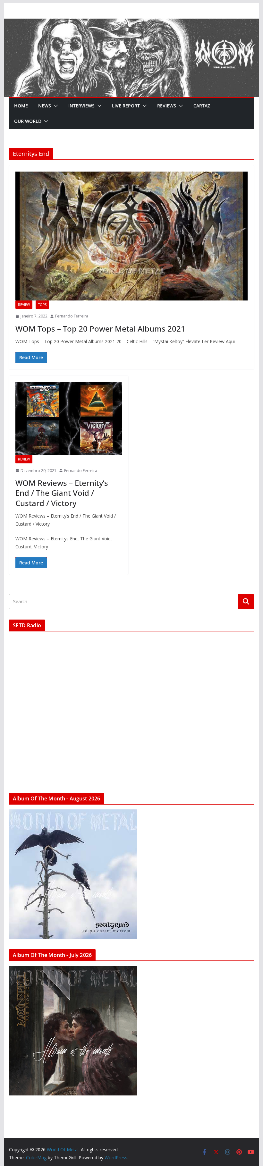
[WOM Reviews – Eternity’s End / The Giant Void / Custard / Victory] (68, 418)
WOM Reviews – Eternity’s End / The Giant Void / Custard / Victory (61, 492)
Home (21, 106)
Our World (27, 121)
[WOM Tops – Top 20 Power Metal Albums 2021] (131, 236)
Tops (42, 304)
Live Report (126, 106)
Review (24, 304)
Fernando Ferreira (71, 316)
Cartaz (201, 106)
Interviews (81, 106)
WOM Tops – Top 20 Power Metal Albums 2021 (100, 328)
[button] (54, 105)
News (44, 106)
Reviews (166, 106)
